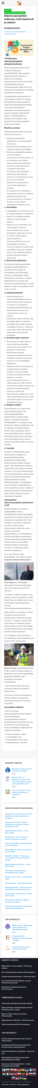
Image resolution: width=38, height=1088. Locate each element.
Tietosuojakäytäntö (23, 1084)
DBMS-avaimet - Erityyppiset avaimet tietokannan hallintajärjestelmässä (22, 927)
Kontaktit (13, 1084)
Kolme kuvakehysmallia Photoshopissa (16, 1024)
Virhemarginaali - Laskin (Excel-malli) (18, 883)
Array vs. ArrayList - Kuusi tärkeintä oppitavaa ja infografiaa (21, 792)
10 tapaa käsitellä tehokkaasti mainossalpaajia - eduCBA (22, 938)
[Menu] (3, 3)
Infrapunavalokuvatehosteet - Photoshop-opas (18, 976)
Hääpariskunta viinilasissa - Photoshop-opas (18, 1020)
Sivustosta (5, 1084)
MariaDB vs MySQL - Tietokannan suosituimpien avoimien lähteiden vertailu (17, 858)
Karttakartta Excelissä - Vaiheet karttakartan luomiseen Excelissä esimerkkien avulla (17, 824)
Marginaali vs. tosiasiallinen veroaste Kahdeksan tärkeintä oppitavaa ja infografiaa (18, 816)
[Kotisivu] (19, 3)
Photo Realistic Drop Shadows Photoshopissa (18, 972)
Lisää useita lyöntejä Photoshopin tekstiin (17, 1003)
